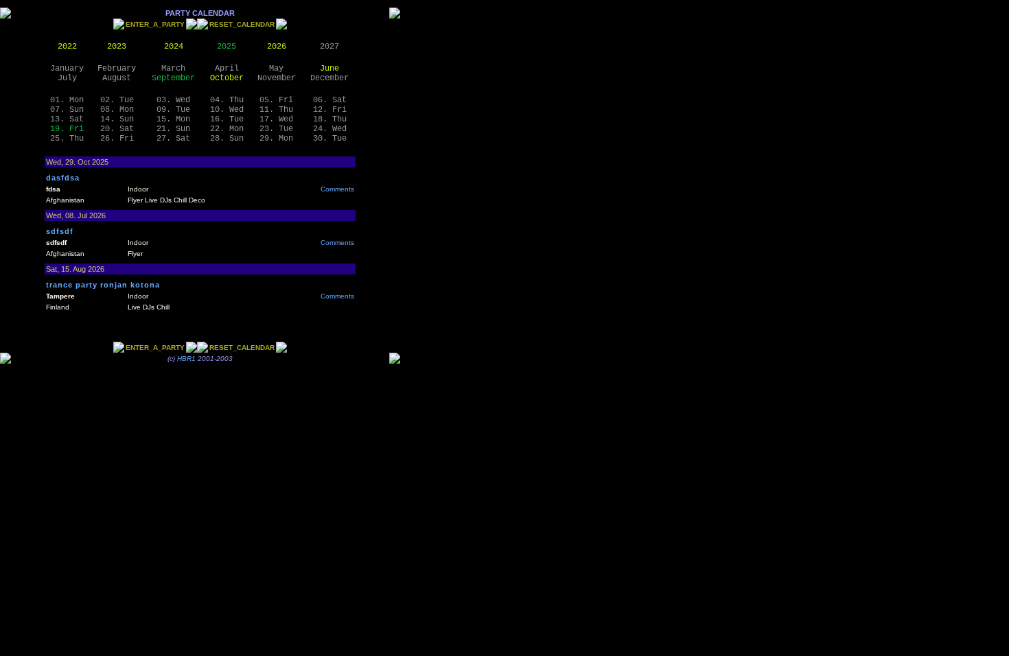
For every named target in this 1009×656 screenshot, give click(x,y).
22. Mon (227, 129)
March (173, 68)
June (329, 68)
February (116, 68)
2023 (116, 46)
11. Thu (276, 110)
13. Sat (67, 119)
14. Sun (117, 119)
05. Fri (276, 100)
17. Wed (276, 119)
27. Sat (173, 138)
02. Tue (117, 100)
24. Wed (330, 129)
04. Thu (227, 100)
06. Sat (330, 100)
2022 (67, 46)
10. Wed (227, 110)
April (227, 68)
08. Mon (117, 110)
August (116, 78)
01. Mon (67, 100)
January (67, 68)
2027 (329, 46)
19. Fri (67, 129)
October (227, 78)
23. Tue (276, 129)
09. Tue (173, 110)
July (67, 78)
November (276, 78)
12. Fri (330, 110)
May (276, 68)
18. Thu (330, 119)
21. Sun (173, 129)
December (329, 78)
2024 (173, 46)
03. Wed (173, 100)
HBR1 (186, 358)
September (173, 78)
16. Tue (227, 119)
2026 (276, 46)
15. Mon (173, 119)
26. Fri (117, 138)
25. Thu (67, 138)
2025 (226, 46)
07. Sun (67, 110)
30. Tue (330, 138)
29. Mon (276, 138)
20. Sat (117, 129)
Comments (337, 189)
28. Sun (227, 138)
